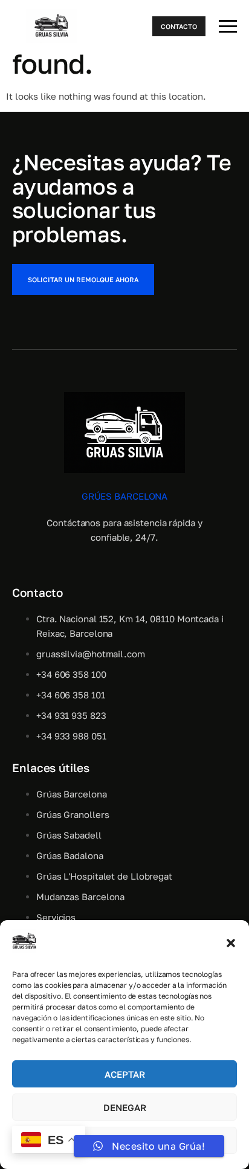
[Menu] (228, 25)
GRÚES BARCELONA (125, 496)
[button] (231, 943)
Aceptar (125, 1074)
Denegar (124, 1107)
